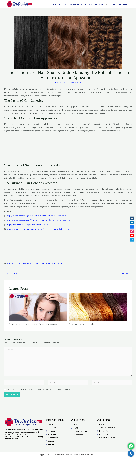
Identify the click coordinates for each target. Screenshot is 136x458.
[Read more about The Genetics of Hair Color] (98, 306)
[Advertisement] (68, 148)
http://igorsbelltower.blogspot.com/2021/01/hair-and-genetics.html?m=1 (36, 215)
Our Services (100, 4)
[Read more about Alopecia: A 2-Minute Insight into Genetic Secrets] (38, 306)
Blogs (91, 4)
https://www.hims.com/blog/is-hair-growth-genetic (27, 224)
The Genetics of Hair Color (82, 323)
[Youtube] (132, 235)
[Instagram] (132, 231)
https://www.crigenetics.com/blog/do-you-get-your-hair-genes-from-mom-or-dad (40, 220)
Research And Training (118, 4)
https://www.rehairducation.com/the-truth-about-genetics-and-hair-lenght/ (38, 229)
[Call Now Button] (131, 453)
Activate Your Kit (80, 4)
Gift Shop (68, 4)
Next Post (126, 273)
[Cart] (132, 218)
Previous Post (11, 273)
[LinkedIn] (132, 222)
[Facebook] (132, 227)
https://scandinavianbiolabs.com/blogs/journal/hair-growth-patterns (34, 263)
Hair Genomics (61, 82)
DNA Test (56, 4)
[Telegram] (132, 239)
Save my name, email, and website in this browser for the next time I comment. (39, 389)
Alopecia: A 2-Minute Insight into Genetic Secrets (33, 323)
